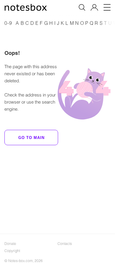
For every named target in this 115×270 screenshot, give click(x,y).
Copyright (12, 250)
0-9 (8, 23)
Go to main (31, 137)
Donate (10, 243)
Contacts (65, 243)
